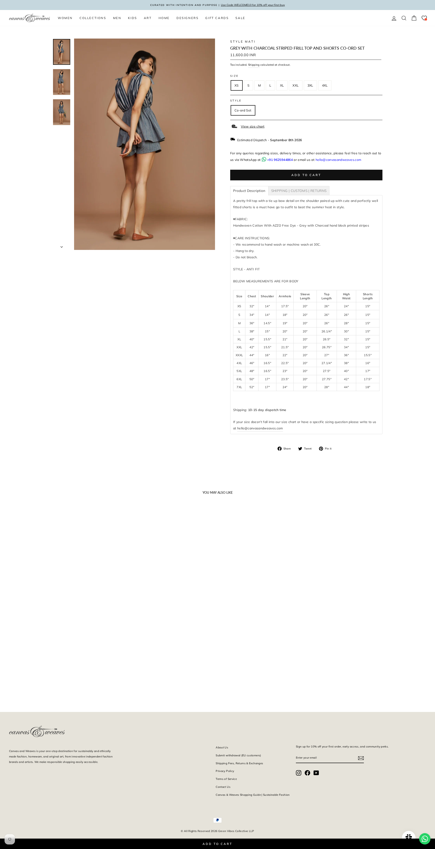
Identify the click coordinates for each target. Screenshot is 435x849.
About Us (222, 747)
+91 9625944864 (280, 160)
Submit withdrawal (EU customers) (238, 755)
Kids (132, 18)
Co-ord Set (242, 110)
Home (164, 18)
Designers (187, 18)
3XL (310, 85)
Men (117, 18)
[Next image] (104, 581)
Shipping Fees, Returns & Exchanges (239, 763)
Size (234, 75)
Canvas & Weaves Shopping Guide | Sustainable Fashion (253, 794)
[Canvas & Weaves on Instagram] (298, 773)
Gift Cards (217, 18)
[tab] (249, 190)
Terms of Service (226, 779)
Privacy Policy (225, 771)
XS (236, 85)
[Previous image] (14, 581)
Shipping (254, 64)
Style (236, 100)
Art (148, 18)
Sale (240, 18)
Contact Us (223, 787)
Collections (93, 18)
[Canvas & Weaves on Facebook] (307, 773)
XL (282, 85)
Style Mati (243, 41)
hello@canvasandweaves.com (338, 160)
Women (65, 18)
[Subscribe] (361, 758)
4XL (325, 85)
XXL (295, 85)
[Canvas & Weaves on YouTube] (316, 773)
